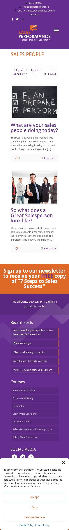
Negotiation (19, 406)
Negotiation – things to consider (30, 361)
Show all (51, 74)
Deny (34, 507)
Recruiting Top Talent (24, 390)
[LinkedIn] (22, 19)
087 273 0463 (36, 2)
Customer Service (22, 421)
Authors (21, 74)
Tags (33, 70)
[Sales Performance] (35, 36)
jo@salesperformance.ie (35, 6)
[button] (63, 462)
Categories (19, 70)
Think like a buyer (22, 343)
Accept (34, 497)
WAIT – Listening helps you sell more (32, 370)
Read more (50, 158)
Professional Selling (23, 398)
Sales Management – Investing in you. (32, 429)
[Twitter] (17, 19)
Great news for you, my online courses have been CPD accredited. (33, 332)
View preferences (34, 517)
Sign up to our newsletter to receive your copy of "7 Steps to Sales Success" (34, 278)
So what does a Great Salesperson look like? (32, 215)
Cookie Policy (26, 525)
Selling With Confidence (25, 413)
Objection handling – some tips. (30, 352)
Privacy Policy (42, 525)
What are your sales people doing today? (34, 127)
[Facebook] (13, 19)
